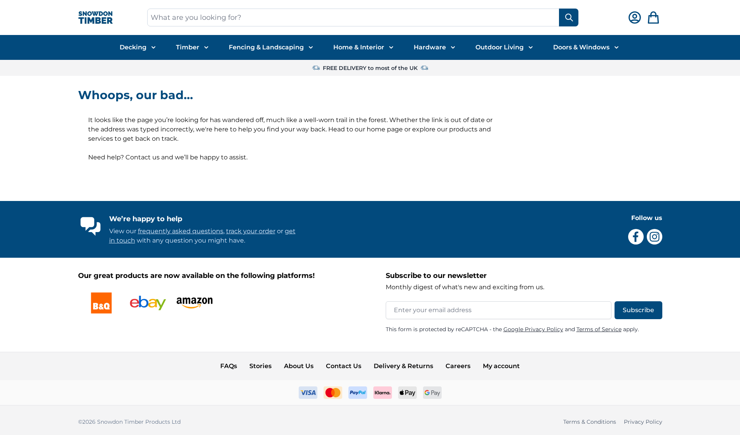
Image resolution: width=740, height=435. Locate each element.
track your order (250, 231)
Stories (260, 366)
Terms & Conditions (589, 421)
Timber (187, 47)
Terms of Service (599, 329)
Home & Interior (358, 47)
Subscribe (638, 310)
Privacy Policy (643, 421)
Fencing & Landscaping (266, 47)
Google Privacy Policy (533, 329)
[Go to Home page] (95, 17)
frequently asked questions (180, 231)
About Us (298, 366)
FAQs (228, 366)
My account (501, 366)
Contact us (142, 157)
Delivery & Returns (403, 366)
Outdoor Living (499, 47)
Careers (458, 366)
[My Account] (635, 17)
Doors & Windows (581, 47)
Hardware (430, 47)
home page (385, 129)
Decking (133, 47)
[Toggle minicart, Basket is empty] (653, 17)
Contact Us (343, 366)
